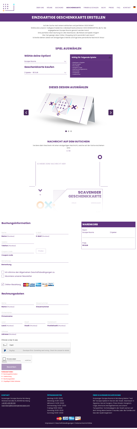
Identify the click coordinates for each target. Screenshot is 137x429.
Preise (111, 7)
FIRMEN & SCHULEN (91, 7)
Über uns (40, 7)
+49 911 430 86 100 (9, 403)
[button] (36, 345)
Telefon (9, 245)
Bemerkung (6, 264)
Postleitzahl (56, 325)
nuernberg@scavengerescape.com (16, 405)
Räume (49, 7)
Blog (103, 7)
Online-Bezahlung (13, 284)
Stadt (30, 325)
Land (8, 325)
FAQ (118, 7)
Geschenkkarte (73, 7)
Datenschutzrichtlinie (83, 423)
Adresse (9, 334)
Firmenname (7, 316)
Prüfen (41, 251)
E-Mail (42, 236)
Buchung (59, 7)
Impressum (49, 423)
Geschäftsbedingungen (64, 423)
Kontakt (127, 7)
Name (8, 236)
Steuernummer (42, 307)
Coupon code (7, 255)
